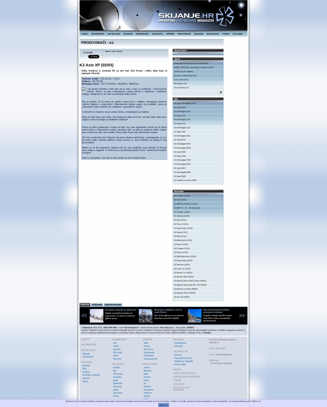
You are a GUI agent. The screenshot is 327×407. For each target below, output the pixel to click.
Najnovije (84, 304)
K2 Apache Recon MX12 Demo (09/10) (190, 281)
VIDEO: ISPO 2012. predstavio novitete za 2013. (194, 67)
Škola (85, 381)
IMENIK (177, 369)
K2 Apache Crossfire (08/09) (186, 289)
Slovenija (117, 386)
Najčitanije (97, 304)
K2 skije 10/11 (179, 132)
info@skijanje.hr (224, 354)
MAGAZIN (198, 34)
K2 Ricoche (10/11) (182, 265)
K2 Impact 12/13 (181, 232)
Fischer (147, 377)
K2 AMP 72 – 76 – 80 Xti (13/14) (187, 208)
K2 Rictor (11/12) (181, 244)
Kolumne (178, 346)
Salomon (148, 393)
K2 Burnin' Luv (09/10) (183, 273)
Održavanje (149, 352)
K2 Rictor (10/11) (181, 252)
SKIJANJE (128, 34)
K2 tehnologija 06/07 (182, 164)
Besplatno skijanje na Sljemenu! (120, 310)
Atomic (147, 367)
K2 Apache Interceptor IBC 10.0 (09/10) (190, 285)
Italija (115, 380)
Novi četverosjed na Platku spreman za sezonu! (216, 311)
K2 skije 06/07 (180, 168)
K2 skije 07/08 (180, 156)
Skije (146, 343)
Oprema (117, 349)
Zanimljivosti (180, 343)
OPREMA (170, 34)
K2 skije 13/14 (180, 107)
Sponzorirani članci (183, 358)
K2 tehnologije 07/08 (182, 160)
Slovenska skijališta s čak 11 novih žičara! (168, 311)
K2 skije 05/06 (180, 176)
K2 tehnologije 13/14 (182, 111)
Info (114, 343)
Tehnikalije (149, 355)
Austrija (116, 367)
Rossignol (148, 390)
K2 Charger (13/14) (182, 212)
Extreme (86, 365)
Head (146, 380)
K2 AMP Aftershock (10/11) (185, 256)
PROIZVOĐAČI (184, 34)
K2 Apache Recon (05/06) (184, 293)
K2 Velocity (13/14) (182, 216)
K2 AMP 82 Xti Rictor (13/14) (186, 204)
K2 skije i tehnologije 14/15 (185, 103)
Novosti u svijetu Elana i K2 (185, 76)
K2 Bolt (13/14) (180, 220)
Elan (146, 374)
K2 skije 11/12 (179, 124)
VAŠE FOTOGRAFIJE (184, 373)
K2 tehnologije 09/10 (182, 144)
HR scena (117, 352)
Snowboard (87, 357)
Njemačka (117, 383)
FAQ (84, 369)
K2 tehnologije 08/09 (182, 148)
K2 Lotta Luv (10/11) (182, 269)
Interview (117, 359)
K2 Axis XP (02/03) (182, 297)
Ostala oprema (150, 359)
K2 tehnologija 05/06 (182, 172)
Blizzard (147, 371)
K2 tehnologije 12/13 (182, 119)
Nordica (147, 386)
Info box (178, 355)
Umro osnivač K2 (181, 80)
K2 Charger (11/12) (182, 248)
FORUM (225, 34)
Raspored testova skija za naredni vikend (191, 63)
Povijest (86, 372)
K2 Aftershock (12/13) (183, 240)
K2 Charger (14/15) (182, 196)
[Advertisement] (124, 193)
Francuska (118, 374)
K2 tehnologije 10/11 (182, 136)
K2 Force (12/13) (181, 224)
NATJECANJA (114, 34)
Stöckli (147, 396)
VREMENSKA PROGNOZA (186, 377)
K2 (111, 43)
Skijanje (86, 354)
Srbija (116, 390)
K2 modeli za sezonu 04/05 (185, 180)
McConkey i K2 (180, 84)
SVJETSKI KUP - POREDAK (182, 389)
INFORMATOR (97, 34)
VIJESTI (84, 34)
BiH (114, 371)
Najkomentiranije (113, 304)
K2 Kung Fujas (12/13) (183, 228)
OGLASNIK (238, 34)
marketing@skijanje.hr (221, 363)
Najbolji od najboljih (183, 361)
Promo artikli (180, 364)
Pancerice (148, 349)
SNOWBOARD (142, 34)
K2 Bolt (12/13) (180, 236)
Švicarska (117, 393)
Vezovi (147, 346)
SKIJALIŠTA (157, 34)
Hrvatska (117, 377)
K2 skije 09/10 (180, 140)
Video (116, 355)
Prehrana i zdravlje (91, 375)
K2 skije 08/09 (180, 152)
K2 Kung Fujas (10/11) (183, 260)
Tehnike (86, 378)
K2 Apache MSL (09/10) (184, 277)
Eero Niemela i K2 (181, 88)
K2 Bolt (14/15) (180, 200)
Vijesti (116, 346)
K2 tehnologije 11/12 (182, 128)
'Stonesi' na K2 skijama (183, 71)
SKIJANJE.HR (213, 34)
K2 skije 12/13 (180, 116)
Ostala (116, 396)
